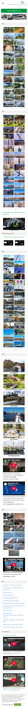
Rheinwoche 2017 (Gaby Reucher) (13, 603)
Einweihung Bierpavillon (11, 600)
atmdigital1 (18, 670)
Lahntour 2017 (7, 610)
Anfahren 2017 (7, 592)
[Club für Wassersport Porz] (17, 3)
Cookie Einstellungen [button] (7, 704)
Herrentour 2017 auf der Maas (12, 627)
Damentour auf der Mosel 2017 (13, 624)
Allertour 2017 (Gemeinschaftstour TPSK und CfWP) (13, 615)
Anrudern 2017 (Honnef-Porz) (12, 585)
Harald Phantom (16, 653)
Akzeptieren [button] (17, 704)
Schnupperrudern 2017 (10, 598)
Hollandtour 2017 (8, 595)
